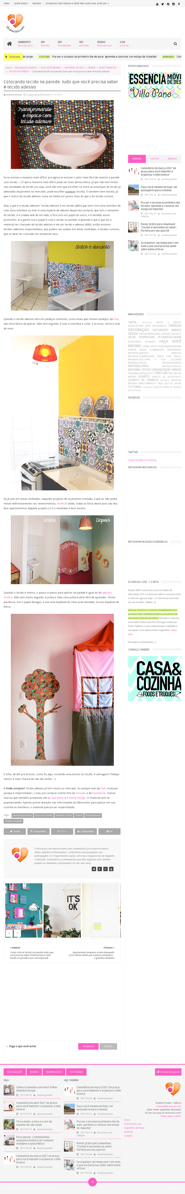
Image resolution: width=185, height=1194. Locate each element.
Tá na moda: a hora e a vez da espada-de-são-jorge (34, 1123)
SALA (160, 383)
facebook (88, 1046)
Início (127, 1119)
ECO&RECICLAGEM (169, 337)
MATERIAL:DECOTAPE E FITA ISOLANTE (154, 359)
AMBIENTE (25, 44)
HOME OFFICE (150, 346)
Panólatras (99, 793)
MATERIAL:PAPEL (138, 366)
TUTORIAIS (76, 1072)
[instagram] (173, 4)
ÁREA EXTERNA (134, 390)
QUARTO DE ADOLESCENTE (166, 377)
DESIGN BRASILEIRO (149, 333)
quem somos (21, 3)
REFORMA (132, 383)
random (136, 159)
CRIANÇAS (175, 325)
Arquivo (172, 159)
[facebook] (179, 4)
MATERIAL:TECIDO (74, 67)
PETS (152, 373)
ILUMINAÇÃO (157, 349)
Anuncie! (128, 1131)
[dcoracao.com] (94, 869)
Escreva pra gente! (170, 1072)
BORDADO (158, 56)
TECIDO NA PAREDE (19, 71)
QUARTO (144, 376)
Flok (116, 319)
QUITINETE (164, 380)
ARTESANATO (159, 325)
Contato (128, 1135)
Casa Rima (56, 797)
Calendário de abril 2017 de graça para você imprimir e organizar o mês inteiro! (38, 1106)
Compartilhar (39, 831)
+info (6, 3)
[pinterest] (168, 4)
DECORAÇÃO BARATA (26, 67)
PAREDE (91, 67)
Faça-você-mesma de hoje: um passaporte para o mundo (159, 189)
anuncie (37, 3)
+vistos (154, 159)
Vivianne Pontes (173, 1188)
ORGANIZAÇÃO (161, 369)
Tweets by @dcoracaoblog (142, 460)
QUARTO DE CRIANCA (143, 380)
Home (8, 67)
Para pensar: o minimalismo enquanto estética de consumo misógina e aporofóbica (34, 1140)
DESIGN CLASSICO (171, 333)
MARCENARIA (174, 349)
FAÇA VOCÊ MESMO (51, 67)
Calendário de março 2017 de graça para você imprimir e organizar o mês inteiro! (158, 171)
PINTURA (161, 373)
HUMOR (132, 349)
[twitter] (162, 4)
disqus (108, 1046)
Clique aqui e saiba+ (170, 1116)
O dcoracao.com (132, 1123)
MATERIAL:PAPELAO (171, 366)
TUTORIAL (134, 387)
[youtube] (157, 4)
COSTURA (34, 56)
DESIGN (133, 333)
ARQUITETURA (135, 325)
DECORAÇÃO (138, 330)
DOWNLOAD (147, 337)
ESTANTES (150, 341)
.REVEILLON (147, 322)
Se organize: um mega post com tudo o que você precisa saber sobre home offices (159, 246)
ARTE (147, 325)
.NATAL (132, 322)
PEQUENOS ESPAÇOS (139, 373)
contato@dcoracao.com (168, 1106)
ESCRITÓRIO (134, 341)
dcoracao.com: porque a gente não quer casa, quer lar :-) (77, 3)
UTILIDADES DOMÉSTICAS (152, 387)
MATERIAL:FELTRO (137, 362)
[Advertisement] (62, 993)
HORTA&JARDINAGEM (170, 346)
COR (124, 44)
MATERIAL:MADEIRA (171, 363)
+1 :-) (63, 831)
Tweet (16, 831)
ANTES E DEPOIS (168, 322)
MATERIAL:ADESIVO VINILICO (154, 353)
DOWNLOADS (54, 1072)
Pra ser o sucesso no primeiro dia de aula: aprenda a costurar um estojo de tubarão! (94, 56)
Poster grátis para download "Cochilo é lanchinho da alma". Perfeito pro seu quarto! (159, 227)
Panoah (80, 793)
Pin (111, 831)
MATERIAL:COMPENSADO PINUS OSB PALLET (154, 356)
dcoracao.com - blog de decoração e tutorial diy (29, 1188)
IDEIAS (104, 44)
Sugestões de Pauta (134, 1127)
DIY (45, 44)
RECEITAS (176, 380)
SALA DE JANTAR (172, 383)
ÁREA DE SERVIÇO (172, 387)
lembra (61, 503)
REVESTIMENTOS (108, 67)
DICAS (132, 337)
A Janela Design (76, 797)
